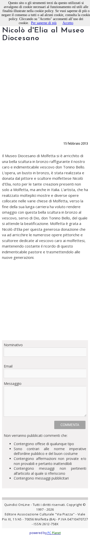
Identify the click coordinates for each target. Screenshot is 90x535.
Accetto (67, 23)
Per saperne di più (43, 23)
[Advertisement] (45, 300)
